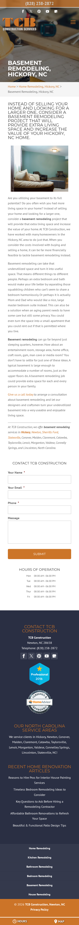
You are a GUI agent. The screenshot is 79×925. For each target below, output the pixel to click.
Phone (13, 503)
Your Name (16, 472)
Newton (36, 432)
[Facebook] (23, 11)
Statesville (14, 437)
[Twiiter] (31, 11)
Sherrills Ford (50, 432)
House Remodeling (39, 894)
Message (13, 518)
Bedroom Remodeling (39, 876)
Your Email (16, 487)
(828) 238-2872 (39, 3)
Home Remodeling (39, 848)
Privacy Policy (39, 909)
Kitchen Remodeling (39, 857)
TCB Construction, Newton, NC (45, 904)
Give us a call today (20, 394)
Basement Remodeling (40, 885)
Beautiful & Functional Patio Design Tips (39, 825)
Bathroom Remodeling (39, 866)
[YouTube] (39, 11)
